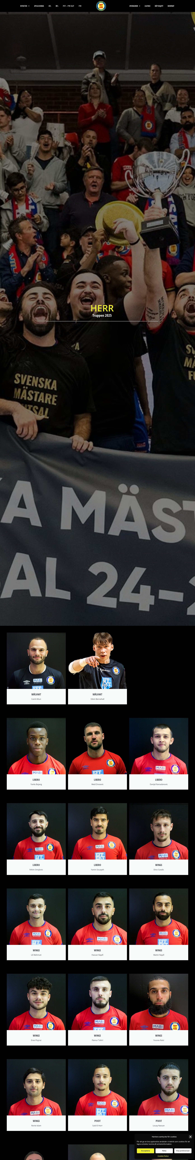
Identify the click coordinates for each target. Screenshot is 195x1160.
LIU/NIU (147, 6)
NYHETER (23, 6)
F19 (80, 6)
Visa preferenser (183, 1151)
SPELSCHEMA (39, 6)
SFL (50, 6)
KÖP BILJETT (159, 6)
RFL (57, 6)
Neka (164, 1151)
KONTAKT (171, 6)
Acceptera (145, 1151)
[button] (190, 1137)
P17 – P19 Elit (68, 6)
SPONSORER (133, 6)
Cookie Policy (163, 1156)
